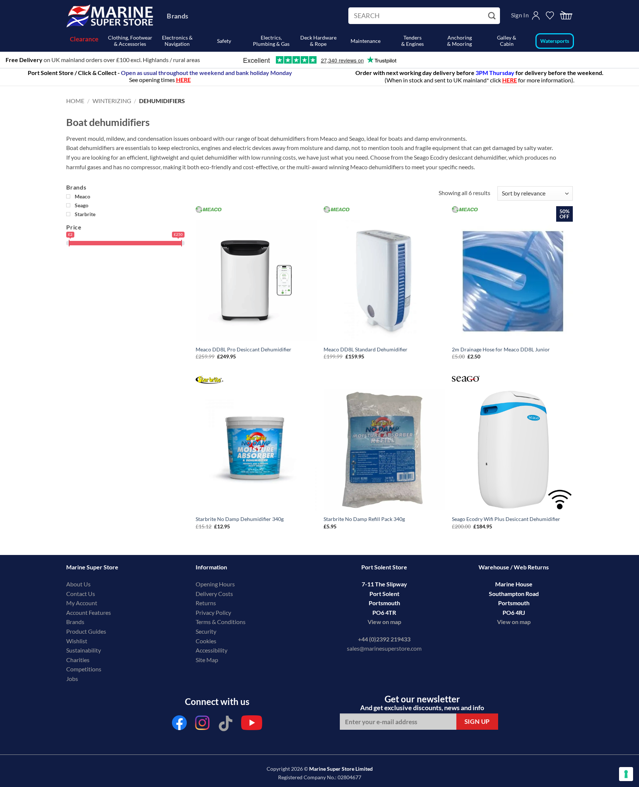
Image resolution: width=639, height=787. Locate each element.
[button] (566, 15)
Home (75, 100)
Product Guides (86, 631)
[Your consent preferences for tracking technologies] (626, 774)
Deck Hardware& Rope (318, 40)
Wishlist (76, 640)
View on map (384, 621)
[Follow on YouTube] (251, 724)
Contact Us (80, 593)
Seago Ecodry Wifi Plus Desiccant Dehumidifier (506, 519)
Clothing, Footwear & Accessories (130, 40)
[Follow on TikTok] (225, 724)
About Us (78, 583)
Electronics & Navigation (177, 40)
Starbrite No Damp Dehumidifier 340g (240, 519)
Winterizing (111, 100)
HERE (509, 80)
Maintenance (366, 41)
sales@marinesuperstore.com (384, 648)
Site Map (207, 659)
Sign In (520, 14)
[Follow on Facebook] (179, 724)
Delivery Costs (214, 593)
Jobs (72, 678)
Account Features (88, 612)
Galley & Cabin (506, 40)
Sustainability (83, 650)
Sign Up (477, 721)
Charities (78, 659)
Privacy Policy (213, 612)
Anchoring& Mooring (459, 40)
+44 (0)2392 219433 (384, 639)
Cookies (206, 640)
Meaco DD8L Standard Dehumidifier (366, 349)
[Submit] (493, 16)
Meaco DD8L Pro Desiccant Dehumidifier (243, 349)
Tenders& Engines (412, 40)
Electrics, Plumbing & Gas (271, 40)
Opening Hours (215, 583)
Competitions (83, 668)
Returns (206, 602)
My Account (81, 602)
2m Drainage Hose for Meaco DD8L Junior (501, 349)
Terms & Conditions (221, 621)
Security (206, 631)
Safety (224, 41)
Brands (177, 16)
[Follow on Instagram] (202, 724)
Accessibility (211, 650)
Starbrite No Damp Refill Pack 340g (364, 519)
